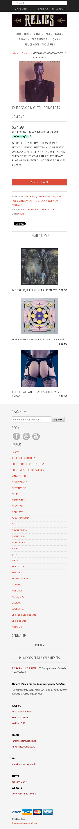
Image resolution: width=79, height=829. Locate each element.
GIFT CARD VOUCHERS (23, 458)
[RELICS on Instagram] (36, 440)
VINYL (38, 34)
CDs (49, 34)
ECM (14, 524)
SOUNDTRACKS (20, 578)
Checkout (58, 9)
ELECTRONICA (19, 530)
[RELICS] (39, 21)
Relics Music (20, 782)
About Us (48, 44)
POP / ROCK (48, 209)
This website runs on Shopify (26, 823)
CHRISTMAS (18, 500)
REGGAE (16, 572)
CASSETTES (18, 608)
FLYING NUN (18, 536)
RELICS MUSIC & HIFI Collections (29, 470)
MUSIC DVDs (19, 596)
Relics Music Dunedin (25, 764)
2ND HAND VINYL (46, 196)
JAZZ (14, 554)
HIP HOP (16, 548)
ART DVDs (17, 590)
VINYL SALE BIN (20, 476)
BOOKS (24, 39)
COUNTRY (17, 512)
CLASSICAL (18, 506)
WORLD (16, 584)
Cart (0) (43, 9)
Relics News (32, 44)
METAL (15, 560)
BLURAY (16, 602)
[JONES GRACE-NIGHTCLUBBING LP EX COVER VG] (39, 100)
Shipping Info (19, 620)
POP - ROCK (18, 566)
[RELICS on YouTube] (26, 440)
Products (25, 53)
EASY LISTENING (20, 518)
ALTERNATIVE (19, 488)
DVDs (59, 34)
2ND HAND (30, 196)
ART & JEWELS (41, 39)
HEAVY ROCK (18, 542)
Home (18, 34)
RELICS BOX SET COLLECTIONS (28, 464)
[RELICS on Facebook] (17, 440)
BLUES (15, 494)
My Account (22, 9)
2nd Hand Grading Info (24, 614)
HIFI (27, 34)
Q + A (56, 39)
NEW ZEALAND (19, 482)
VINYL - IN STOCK (35, 201)
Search (15, 452)
